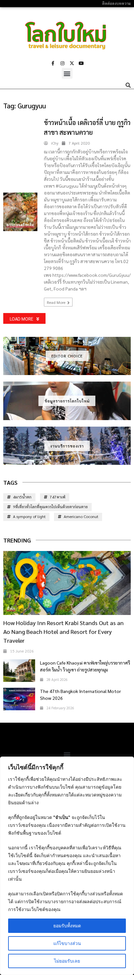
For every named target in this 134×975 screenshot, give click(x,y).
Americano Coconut (81, 516)
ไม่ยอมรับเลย (67, 961)
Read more (56, 302)
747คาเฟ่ (57, 496)
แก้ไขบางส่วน (67, 943)
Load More (21, 319)
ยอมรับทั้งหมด (67, 925)
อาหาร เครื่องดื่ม (20, 224)
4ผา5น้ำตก (22, 496)
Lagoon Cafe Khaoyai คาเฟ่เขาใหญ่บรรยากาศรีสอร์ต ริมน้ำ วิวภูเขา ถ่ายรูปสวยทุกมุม (85, 666)
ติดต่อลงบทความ (116, 3)
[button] (67, 73)
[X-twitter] (71, 63)
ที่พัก (11, 608)
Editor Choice (67, 355)
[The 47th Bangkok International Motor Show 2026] (19, 699)
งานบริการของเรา (67, 445)
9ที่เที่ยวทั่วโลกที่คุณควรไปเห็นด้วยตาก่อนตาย (50, 506)
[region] (67, 866)
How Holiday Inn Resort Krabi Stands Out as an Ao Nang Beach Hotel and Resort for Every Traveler (63, 631)
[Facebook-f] (53, 63)
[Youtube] (81, 63)
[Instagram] (62, 63)
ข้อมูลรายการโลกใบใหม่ (67, 400)
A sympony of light (29, 516)
